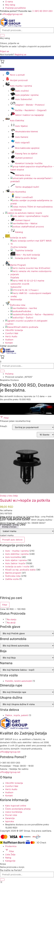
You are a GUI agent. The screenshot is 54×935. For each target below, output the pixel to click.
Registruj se (20, 54)
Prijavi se (4, 51)
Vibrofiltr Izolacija (14, 330)
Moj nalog (10, 4)
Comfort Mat (11, 333)
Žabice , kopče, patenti (16, 715)
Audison (9, 339)
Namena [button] (6, 663)
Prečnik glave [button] (10, 627)
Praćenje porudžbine (15, 8)
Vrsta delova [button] (9, 710)
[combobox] (7, 535)
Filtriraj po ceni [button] (11, 598)
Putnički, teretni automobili (18, 681)
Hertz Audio (11, 336)
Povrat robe (11, 815)
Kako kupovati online (15, 805)
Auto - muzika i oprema (17, 550)
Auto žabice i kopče (15, 563)
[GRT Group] (10, 26)
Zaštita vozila (12, 579)
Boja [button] (3, 651)
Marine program (13, 572)
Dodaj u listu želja (9, 495)
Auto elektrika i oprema (17, 554)
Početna (9, 373)
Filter (6, 418)
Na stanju (11, 619)
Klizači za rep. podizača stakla (20, 569)
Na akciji (11, 623)
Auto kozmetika (13, 557)
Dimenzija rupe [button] (11, 685)
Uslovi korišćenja (13, 812)
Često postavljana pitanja (18, 808)
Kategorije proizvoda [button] (15, 545)
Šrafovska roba (12, 576)
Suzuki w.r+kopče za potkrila (25, 500)
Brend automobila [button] (13, 639)
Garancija (10, 818)
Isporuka (9, 821)
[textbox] (7, 535)
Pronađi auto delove (12, 539)
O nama (9, 1)
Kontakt (9, 342)
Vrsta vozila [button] (9, 675)
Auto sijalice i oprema (16, 560)
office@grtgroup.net (12, 14)
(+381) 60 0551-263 (42, 11)
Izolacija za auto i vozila (17, 566)
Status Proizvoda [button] (12, 613)
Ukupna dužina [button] (11, 697)
